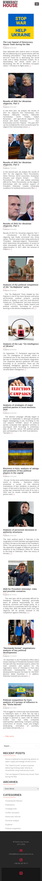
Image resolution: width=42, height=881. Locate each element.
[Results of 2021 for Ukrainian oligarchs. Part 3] (21, 85)
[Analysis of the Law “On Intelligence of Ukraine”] (21, 328)
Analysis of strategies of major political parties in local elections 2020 (19, 407)
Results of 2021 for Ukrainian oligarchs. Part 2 (17, 163)
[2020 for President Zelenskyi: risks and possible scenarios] (21, 573)
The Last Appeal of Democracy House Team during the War (18, 43)
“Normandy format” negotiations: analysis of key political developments (19, 650)
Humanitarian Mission (13, 801)
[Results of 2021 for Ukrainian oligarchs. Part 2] (21, 146)
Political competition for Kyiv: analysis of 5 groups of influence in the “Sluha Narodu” (20, 702)
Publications (10, 805)
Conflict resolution (12, 813)
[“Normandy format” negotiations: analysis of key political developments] (21, 632)
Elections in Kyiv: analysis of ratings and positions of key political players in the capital (21, 470)
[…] (30, 66)
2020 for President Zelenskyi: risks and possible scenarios (20, 590)
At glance (8, 824)
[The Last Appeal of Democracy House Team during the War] (21, 26)
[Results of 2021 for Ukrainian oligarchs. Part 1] (21, 208)
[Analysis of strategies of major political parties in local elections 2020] (21, 389)
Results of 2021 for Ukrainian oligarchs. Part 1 (17, 225)
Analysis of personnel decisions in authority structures (20, 531)
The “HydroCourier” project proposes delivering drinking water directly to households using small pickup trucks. (19, 767)
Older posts (8, 736)
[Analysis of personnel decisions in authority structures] (21, 514)
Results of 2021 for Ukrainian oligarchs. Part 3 (17, 102)
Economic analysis (12, 820)
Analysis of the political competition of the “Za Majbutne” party (20, 286)
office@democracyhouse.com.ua (21, 854)
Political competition (13, 828)
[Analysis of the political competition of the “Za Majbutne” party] (21, 269)
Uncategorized (11, 809)
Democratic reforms (13, 816)
